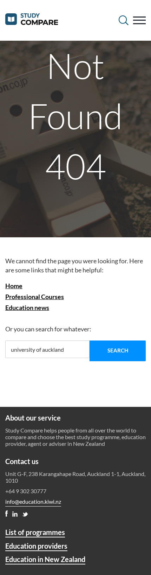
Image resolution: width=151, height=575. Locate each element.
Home (13, 286)
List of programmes (35, 532)
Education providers (36, 546)
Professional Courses (34, 296)
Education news (27, 307)
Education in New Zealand (45, 559)
